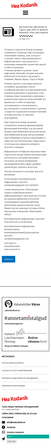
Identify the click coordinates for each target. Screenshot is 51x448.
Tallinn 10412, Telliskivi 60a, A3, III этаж (19, 413)
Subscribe (11, 441)
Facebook (11, 427)
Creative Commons (15, 432)
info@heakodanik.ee (16, 422)
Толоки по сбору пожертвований (17, 370)
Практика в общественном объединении (20, 378)
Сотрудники (7, 417)
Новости (8, 259)
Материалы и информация (13, 386)
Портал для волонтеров (12, 363)
